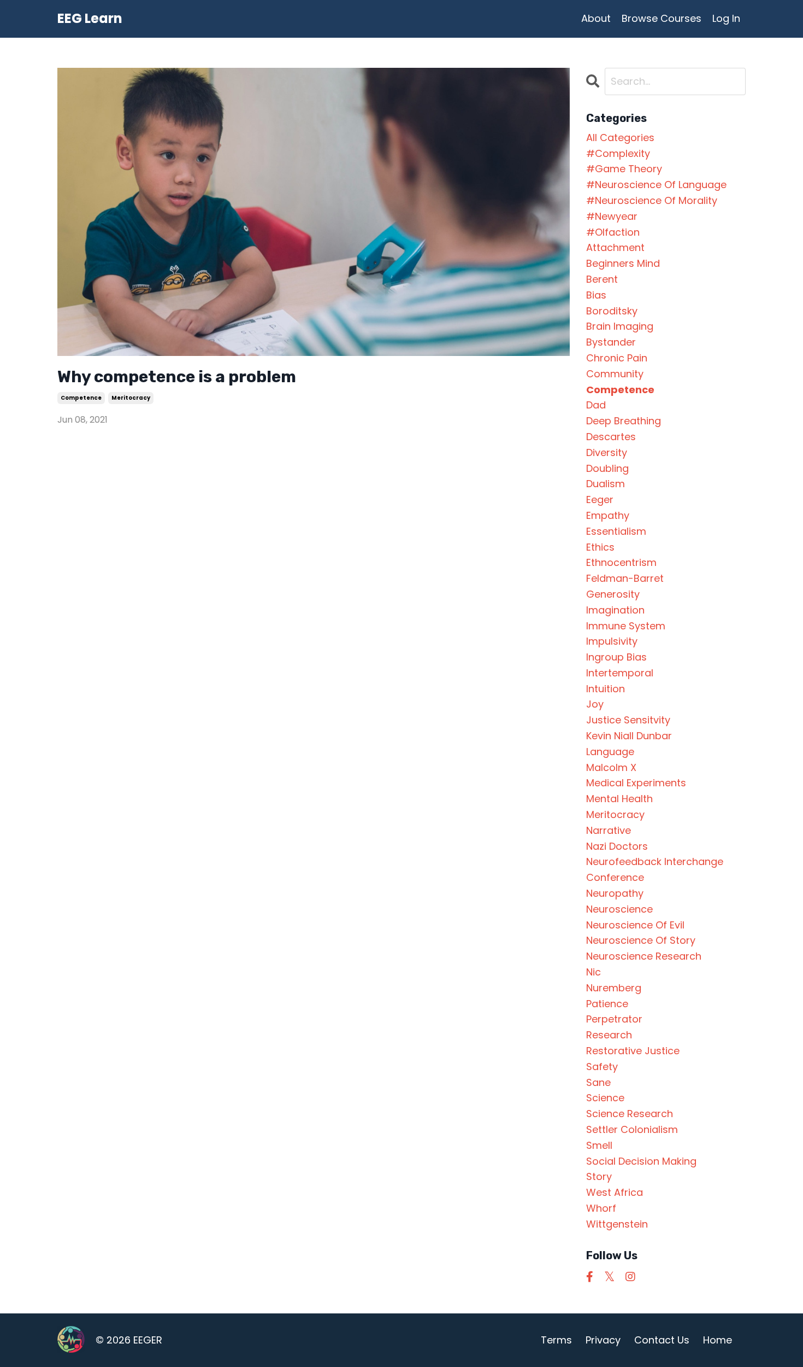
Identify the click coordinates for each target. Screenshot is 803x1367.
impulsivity (611, 641)
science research (629, 1113)
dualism (605, 483)
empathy (607, 515)
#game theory (624, 169)
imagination (615, 610)
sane (598, 1082)
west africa (614, 1192)
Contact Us (661, 1340)
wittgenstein (617, 1224)
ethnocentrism (621, 562)
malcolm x (611, 767)
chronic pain (616, 358)
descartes (611, 436)
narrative (608, 830)
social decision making (641, 1161)
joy (595, 704)
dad (596, 405)
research (609, 1035)
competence (81, 398)
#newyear (611, 216)
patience (607, 1003)
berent (602, 279)
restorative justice (633, 1051)
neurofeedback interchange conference (654, 869)
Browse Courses (661, 18)
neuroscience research (643, 956)
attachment (615, 247)
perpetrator (614, 1019)
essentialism (616, 531)
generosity (613, 594)
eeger (599, 499)
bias (596, 295)
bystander (611, 342)
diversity (606, 452)
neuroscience (619, 909)
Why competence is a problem (176, 377)
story (599, 1176)
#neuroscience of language (656, 184)
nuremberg (613, 988)
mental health (619, 798)
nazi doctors (617, 846)
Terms (556, 1340)
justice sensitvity (628, 720)
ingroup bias (616, 657)
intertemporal (619, 673)
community (614, 374)
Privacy (603, 1340)
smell (599, 1145)
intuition (605, 689)
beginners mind (623, 263)
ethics (600, 547)
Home (717, 1340)
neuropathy (614, 893)
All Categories (620, 137)
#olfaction (613, 232)
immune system (625, 626)
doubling (607, 468)
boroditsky (611, 311)
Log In (726, 18)
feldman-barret (625, 578)
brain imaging (619, 326)
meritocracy (130, 398)
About (596, 18)
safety (602, 1066)
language (610, 751)
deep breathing (623, 421)
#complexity (618, 153)
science (605, 1098)
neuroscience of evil (635, 925)
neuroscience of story (640, 940)
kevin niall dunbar (629, 736)
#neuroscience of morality (651, 200)
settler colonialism (632, 1129)
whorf (601, 1208)
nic (593, 972)
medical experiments (636, 783)
